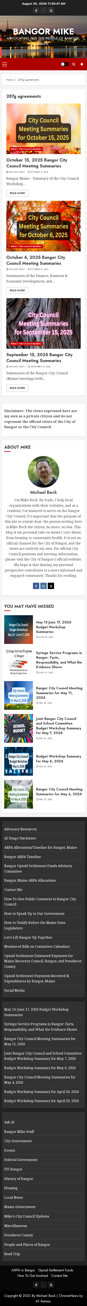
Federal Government (21, 1159)
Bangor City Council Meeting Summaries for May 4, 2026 (59, 791)
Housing (11, 1188)
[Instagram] (43, 586)
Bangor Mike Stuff (19, 1131)
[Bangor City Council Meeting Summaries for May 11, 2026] (18, 695)
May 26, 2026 (45, 703)
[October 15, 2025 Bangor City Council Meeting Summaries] (43, 128)
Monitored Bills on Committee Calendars (37, 946)
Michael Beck (17, 172)
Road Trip (12, 1254)
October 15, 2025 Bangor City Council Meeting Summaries (36, 163)
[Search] (73, 64)
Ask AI (9, 1122)
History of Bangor (18, 1178)
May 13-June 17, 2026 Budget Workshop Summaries (53, 627)
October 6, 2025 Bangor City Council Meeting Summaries (35, 260)
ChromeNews (68, 1295)
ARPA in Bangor (23, 1270)
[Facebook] (36, 586)
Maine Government (19, 1206)
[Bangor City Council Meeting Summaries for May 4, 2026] (18, 794)
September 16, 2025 (40, 366)
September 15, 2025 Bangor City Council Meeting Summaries (39, 358)
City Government (18, 1141)
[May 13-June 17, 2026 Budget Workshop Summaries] (18, 629)
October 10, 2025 (39, 269)
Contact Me (13, 889)
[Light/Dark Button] (65, 64)
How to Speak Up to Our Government (34, 913)
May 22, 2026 (45, 799)
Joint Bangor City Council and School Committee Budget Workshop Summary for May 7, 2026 (58, 725)
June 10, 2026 (46, 672)
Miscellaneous (15, 1225)
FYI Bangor (13, 1169)
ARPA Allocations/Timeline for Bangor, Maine (40, 847)
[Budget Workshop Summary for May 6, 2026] (18, 761)
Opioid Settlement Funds (55, 1270)
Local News (13, 1197)
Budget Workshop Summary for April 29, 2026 (41, 1100)
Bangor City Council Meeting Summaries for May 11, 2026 (59, 693)
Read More (17, 193)
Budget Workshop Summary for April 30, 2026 (41, 1091)
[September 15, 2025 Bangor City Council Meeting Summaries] (43, 323)
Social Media (14, 990)
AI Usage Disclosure (20, 838)
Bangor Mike (43, 31)
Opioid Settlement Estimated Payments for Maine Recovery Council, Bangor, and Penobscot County (43, 961)
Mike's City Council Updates (26, 149)
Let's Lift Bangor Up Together (28, 937)
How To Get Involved (32, 1275)
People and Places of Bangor (27, 1244)
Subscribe (82, 64)
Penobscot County (18, 1235)
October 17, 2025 (39, 172)
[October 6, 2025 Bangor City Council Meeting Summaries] (43, 226)
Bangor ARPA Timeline (22, 856)
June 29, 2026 (46, 637)
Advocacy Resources (20, 829)
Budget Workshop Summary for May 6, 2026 (58, 758)
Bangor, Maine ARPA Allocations (30, 880)
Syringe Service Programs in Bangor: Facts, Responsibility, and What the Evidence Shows (59, 659)
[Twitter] (51, 586)
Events (9, 1150)
